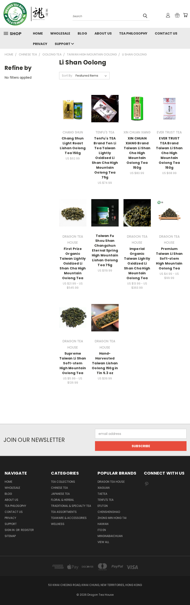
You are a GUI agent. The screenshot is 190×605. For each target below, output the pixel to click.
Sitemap (10, 536)
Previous (183, 590)
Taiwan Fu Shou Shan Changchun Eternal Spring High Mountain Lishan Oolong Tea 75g (105, 250)
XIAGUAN (104, 488)
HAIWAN (103, 524)
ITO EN (102, 530)
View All (103, 542)
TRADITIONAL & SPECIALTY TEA (71, 506)
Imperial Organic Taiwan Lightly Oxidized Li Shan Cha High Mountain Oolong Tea (137, 263)
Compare (71, 107)
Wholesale (60, 33)
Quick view (72, 98)
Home (38, 33)
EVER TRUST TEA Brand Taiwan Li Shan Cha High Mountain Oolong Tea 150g (169, 153)
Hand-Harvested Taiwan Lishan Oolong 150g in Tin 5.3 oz (105, 363)
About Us (103, 33)
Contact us (166, 33)
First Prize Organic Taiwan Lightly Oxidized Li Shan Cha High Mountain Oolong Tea (73, 263)
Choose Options (72, 116)
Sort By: (67, 75)
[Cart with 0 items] (185, 15)
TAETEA (102, 494)
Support (63, 44)
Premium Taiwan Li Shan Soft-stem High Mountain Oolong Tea (169, 258)
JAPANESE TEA (60, 494)
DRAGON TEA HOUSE (111, 482)
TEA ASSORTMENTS (64, 512)
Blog (82, 33)
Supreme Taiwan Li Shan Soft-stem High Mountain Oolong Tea (72, 363)
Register (27, 530)
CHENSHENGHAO (109, 512)
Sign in (10, 530)
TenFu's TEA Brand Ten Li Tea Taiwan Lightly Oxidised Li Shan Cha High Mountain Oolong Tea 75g (105, 158)
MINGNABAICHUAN (110, 536)
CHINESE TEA (59, 488)
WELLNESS (57, 524)
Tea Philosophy (133, 33)
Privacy (40, 44)
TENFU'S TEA (106, 500)
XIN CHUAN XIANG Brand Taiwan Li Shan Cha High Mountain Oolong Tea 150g (137, 153)
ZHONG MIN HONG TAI (112, 518)
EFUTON (103, 506)
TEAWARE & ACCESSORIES (69, 518)
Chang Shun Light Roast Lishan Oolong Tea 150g (73, 145)
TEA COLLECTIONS (63, 482)
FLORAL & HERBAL (62, 500)
